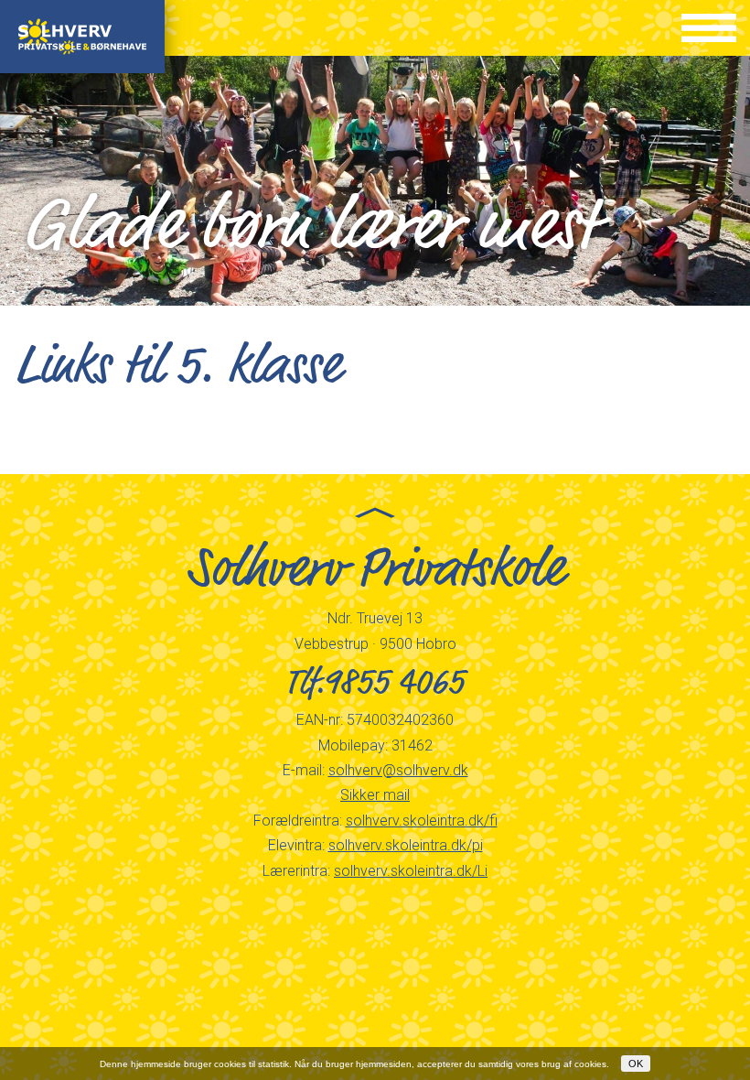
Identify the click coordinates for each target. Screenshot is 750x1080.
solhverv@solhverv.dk (398, 770)
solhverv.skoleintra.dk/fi (422, 820)
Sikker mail (375, 795)
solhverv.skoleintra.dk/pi (405, 845)
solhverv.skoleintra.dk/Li (411, 871)
